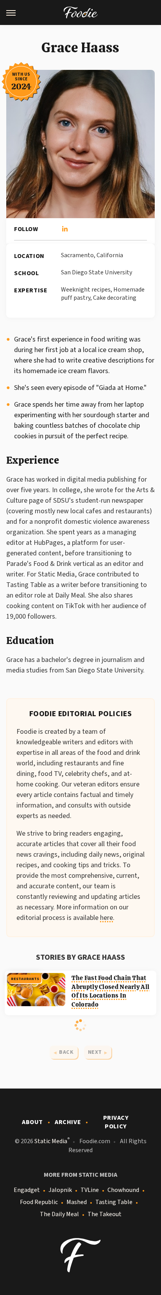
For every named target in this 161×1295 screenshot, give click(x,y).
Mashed (76, 1202)
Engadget (27, 1190)
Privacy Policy (116, 1122)
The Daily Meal (59, 1214)
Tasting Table (113, 1202)
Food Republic (39, 1202)
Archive (68, 1122)
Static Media (50, 1141)
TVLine (89, 1190)
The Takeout (105, 1214)
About (32, 1122)
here (106, 918)
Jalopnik (60, 1190)
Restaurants (25, 979)
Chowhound (123, 1190)
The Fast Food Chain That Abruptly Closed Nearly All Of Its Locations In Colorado (110, 991)
